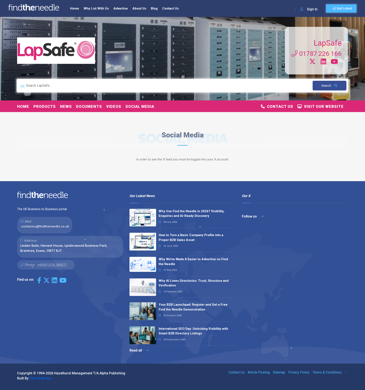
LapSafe (328, 43)
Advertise (120, 8)
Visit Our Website (323, 106)
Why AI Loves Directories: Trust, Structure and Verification (194, 283)
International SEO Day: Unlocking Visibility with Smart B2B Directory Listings (193, 331)
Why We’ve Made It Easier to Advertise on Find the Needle (193, 261)
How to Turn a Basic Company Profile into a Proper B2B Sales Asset (191, 237)
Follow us (250, 216)
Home (74, 8)
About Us (139, 8)
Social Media (139, 106)
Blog (154, 8)
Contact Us (170, 8)
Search (326, 86)
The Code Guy (40, 378)
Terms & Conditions (327, 372)
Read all (136, 350)
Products (44, 106)
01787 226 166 (320, 53)
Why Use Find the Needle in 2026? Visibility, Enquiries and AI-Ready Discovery (191, 213)
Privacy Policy (298, 372)
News (66, 106)
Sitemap (279, 372)
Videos (113, 106)
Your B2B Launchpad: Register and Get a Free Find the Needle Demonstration (193, 307)
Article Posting (259, 372)
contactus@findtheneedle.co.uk (45, 226)
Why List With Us (96, 8)
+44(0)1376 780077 (52, 265)
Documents (89, 106)
